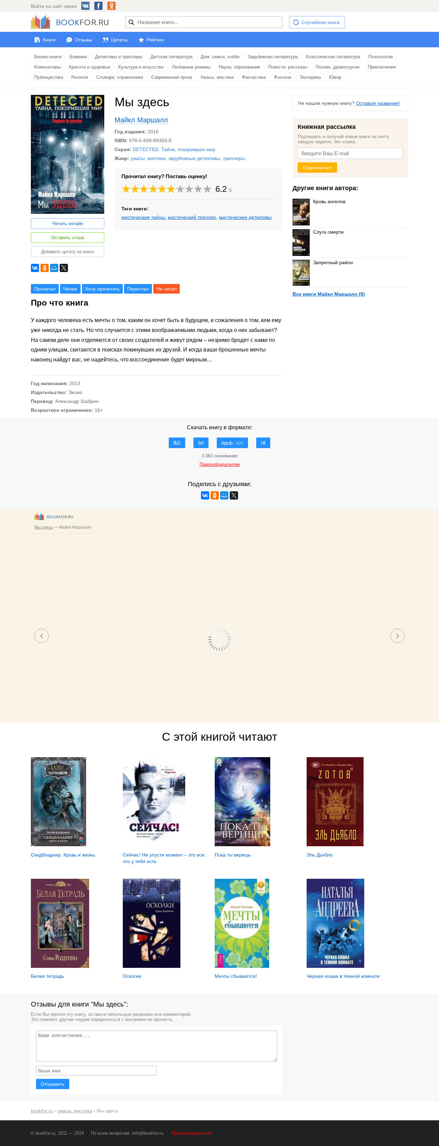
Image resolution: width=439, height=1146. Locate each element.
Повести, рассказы (287, 67)
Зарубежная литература (273, 56)
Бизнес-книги (47, 56)
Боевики (78, 56)
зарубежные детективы (194, 158)
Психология (380, 56)
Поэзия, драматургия (337, 67)
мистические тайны (143, 217)
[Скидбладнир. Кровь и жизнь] (58, 844)
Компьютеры (47, 67)
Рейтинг (155, 39)
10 (207, 189)
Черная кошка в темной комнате (343, 976)
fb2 (177, 443)
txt (201, 443)
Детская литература (171, 56)
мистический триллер (192, 217)
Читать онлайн (67, 223)
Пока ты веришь (233, 855)
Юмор (335, 77)
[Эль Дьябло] (335, 844)
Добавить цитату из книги (67, 251)
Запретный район (333, 262)
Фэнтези (282, 77)
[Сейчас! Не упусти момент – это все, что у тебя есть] (154, 844)
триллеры (234, 158)
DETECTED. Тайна (154, 149)
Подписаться (317, 167)
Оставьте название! (378, 103)
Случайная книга (320, 22)
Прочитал (45, 289)
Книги (49, 39)
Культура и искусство (141, 67)
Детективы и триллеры (118, 56)
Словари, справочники (119, 77)
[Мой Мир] (54, 268)
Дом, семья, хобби (220, 56)
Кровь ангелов (329, 201)
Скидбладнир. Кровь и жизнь (63, 855)
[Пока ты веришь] (242, 844)
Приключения (382, 67)
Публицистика (48, 77)
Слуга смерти (328, 232)
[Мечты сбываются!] (242, 966)
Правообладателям (191, 1133)
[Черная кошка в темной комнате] (335, 966)
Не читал (166, 289)
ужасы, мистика (148, 158)
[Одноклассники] (44, 268)
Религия (79, 77)
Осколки (132, 976)
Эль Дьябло (320, 855)
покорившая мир (196, 149)
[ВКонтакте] (35, 268)
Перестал (138, 289)
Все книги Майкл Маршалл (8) (329, 294)
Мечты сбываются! (236, 976)
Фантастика (254, 77)
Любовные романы (191, 67)
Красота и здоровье (89, 67)
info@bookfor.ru (147, 1133)
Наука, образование (239, 67)
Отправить (52, 1084)
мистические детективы (245, 217)
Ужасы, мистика (217, 77)
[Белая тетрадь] (60, 966)
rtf (263, 443)
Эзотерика (310, 77)
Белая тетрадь (47, 976)
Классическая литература (333, 56)
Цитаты (119, 39)
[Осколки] (151, 966)
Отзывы (83, 39)
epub (232, 443)
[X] (64, 268)
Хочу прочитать (102, 289)
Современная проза (171, 77)
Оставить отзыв (67, 237)
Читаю (70, 289)
